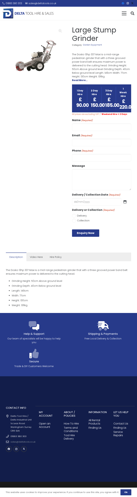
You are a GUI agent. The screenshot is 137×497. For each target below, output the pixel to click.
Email (82, 135)
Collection (83, 220)
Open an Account (44, 425)
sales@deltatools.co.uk (23, 441)
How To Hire (71, 423)
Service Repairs (118, 433)
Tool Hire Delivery (69, 437)
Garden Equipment (92, 44)
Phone (82, 151)
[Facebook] (123, 3)
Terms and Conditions (71, 429)
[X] (132, 3)
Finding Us (95, 428)
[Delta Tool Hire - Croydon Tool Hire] (27, 13)
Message (78, 166)
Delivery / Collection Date (96, 195)
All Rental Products (94, 421)
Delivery (82, 215)
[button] (124, 13)
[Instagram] (127, 3)
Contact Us (120, 423)
